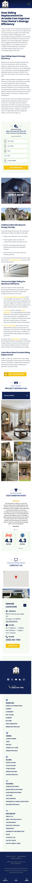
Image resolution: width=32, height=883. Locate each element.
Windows (10, 703)
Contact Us (12, 646)
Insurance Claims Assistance (17, 801)
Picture (9, 721)
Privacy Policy (11, 856)
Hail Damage (11, 798)
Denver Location (11, 605)
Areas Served (21, 856)
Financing (10, 828)
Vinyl (8, 742)
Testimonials (11, 822)
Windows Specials (13, 727)
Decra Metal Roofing (14, 789)
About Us (9, 816)
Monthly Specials (13, 825)
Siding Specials (12, 751)
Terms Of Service (16, 858)
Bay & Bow (10, 715)
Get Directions (11, 621)
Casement (9, 712)
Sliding (8, 709)
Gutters (9, 795)
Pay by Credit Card (13, 843)
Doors (9, 760)
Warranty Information (15, 831)
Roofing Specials (12, 804)
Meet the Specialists (14, 819)
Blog (8, 834)
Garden (9, 718)
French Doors (11, 772)
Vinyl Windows (11, 724)
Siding (8, 736)
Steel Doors (10, 769)
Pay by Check (11, 840)
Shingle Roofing (12, 786)
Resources (10, 814)
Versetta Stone (12, 748)
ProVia (8, 745)
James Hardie (11, 739)
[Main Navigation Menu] (28, 4)
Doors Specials (12, 775)
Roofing (9, 784)
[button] (16, 577)
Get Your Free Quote (16, 374)
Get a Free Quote (16, 168)
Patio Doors (11, 766)
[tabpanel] (16, 440)
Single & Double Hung (14, 706)
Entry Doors (11, 763)
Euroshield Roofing (13, 792)
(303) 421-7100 (13, 639)
